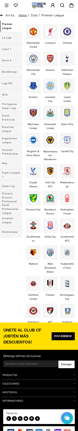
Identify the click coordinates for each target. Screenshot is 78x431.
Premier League (52, 15)
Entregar (66, 364)
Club (34, 15)
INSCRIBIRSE (63, 336)
